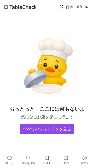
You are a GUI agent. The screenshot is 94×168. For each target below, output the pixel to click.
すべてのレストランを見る (47, 128)
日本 (69, 7)
